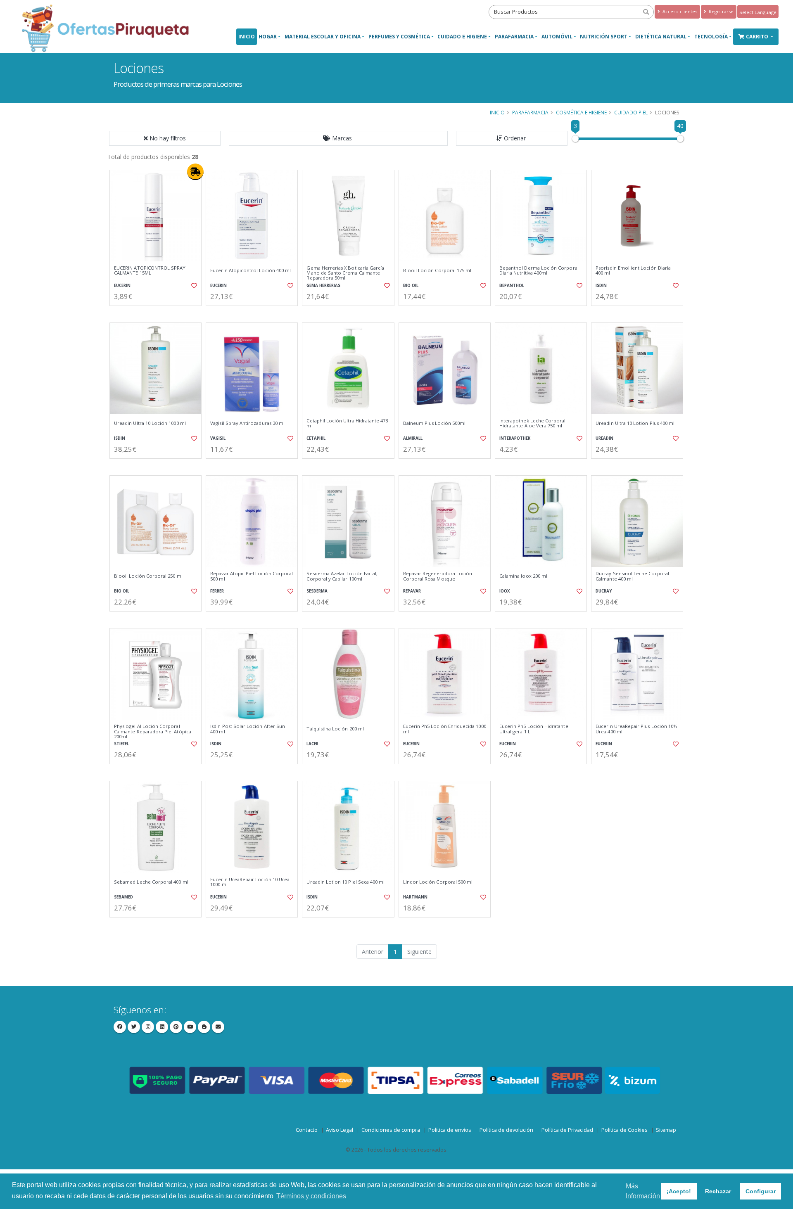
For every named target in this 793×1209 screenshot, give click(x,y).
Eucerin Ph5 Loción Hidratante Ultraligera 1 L (533, 729)
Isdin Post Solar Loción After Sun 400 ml (247, 729)
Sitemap (666, 1129)
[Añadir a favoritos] (193, 285)
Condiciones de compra (390, 1129)
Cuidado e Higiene (462, 36)
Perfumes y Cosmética (399, 36)
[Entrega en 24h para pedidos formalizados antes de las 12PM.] (195, 172)
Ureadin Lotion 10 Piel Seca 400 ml (345, 881)
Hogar (268, 36)
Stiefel (121, 744)
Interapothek (514, 438)
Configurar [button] (761, 1191)
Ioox (504, 591)
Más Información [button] (643, 1191)
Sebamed (123, 897)
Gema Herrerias (323, 285)
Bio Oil (410, 285)
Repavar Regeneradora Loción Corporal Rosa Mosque (437, 576)
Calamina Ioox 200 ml (523, 576)
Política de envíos (449, 1129)
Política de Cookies (624, 1129)
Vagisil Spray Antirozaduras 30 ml (247, 423)
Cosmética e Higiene (581, 112)
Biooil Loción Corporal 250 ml (148, 576)
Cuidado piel (631, 112)
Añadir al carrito (158, 313)
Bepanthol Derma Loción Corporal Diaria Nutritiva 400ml (539, 271)
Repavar (412, 591)
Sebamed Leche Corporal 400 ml (151, 881)
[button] (338, 138)
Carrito (757, 36)
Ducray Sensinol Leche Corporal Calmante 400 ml (632, 576)
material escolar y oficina (323, 36)
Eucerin (122, 285)
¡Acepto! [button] (679, 1191)
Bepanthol (511, 285)
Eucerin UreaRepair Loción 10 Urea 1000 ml (250, 882)
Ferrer (217, 591)
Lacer (312, 744)
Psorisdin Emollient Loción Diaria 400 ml (633, 271)
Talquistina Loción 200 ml (334, 728)
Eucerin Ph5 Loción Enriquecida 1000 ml (444, 729)
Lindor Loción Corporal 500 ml (438, 881)
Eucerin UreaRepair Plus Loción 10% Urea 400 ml (636, 729)
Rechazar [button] (718, 1191)
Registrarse (721, 11)
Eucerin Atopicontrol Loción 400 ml (250, 270)
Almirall (413, 438)
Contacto (307, 1129)
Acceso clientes (679, 11)
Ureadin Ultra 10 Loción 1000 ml (150, 423)
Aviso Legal (339, 1129)
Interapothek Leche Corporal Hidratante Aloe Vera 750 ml (532, 423)
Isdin (601, 285)
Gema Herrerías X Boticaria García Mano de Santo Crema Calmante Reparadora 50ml (345, 273)
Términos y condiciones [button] (311, 1196)
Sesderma (317, 591)
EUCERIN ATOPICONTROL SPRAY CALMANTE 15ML (149, 271)
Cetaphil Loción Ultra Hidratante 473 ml (347, 423)
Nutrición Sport (603, 36)
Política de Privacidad (567, 1129)
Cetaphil (315, 438)
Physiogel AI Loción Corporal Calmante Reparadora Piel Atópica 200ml (152, 731)
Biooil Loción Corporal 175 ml (437, 270)
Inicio (246, 36)
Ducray (604, 591)
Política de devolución (506, 1129)
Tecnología (711, 36)
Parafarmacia (514, 36)
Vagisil (218, 438)
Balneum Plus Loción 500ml (434, 423)
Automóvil (556, 36)
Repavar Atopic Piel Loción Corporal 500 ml (251, 576)
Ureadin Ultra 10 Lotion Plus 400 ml (635, 423)
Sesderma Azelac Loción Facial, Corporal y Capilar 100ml (342, 576)
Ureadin (604, 438)
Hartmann (415, 897)
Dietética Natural (660, 36)
